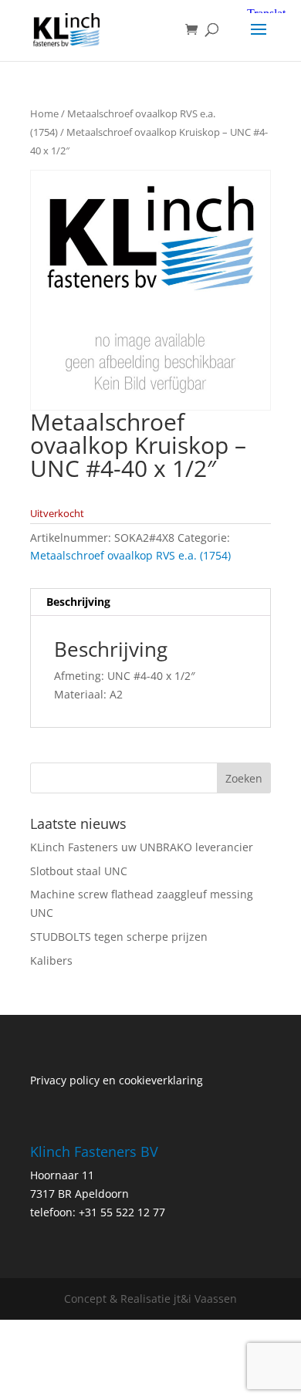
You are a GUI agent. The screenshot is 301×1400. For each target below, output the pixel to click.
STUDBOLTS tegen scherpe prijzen (119, 936)
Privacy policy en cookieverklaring (116, 1080)
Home (44, 113)
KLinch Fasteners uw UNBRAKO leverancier (141, 847)
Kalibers (51, 960)
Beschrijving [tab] (78, 601)
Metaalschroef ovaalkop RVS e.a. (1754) (130, 555)
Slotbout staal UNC (78, 871)
